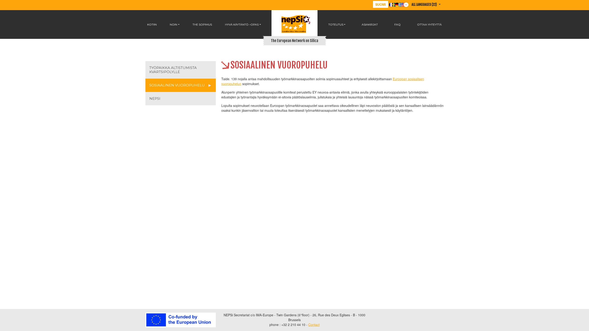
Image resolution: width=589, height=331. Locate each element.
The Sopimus (202, 24)
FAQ (397, 24)
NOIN (173, 24)
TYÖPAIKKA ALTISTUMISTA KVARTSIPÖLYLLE (173, 70)
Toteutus (335, 24)
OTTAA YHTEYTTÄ (429, 24)
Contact (314, 324)
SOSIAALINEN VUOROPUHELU (177, 85)
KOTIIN (152, 24)
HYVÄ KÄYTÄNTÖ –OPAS (242, 24)
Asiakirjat (370, 24)
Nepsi (154, 98)
